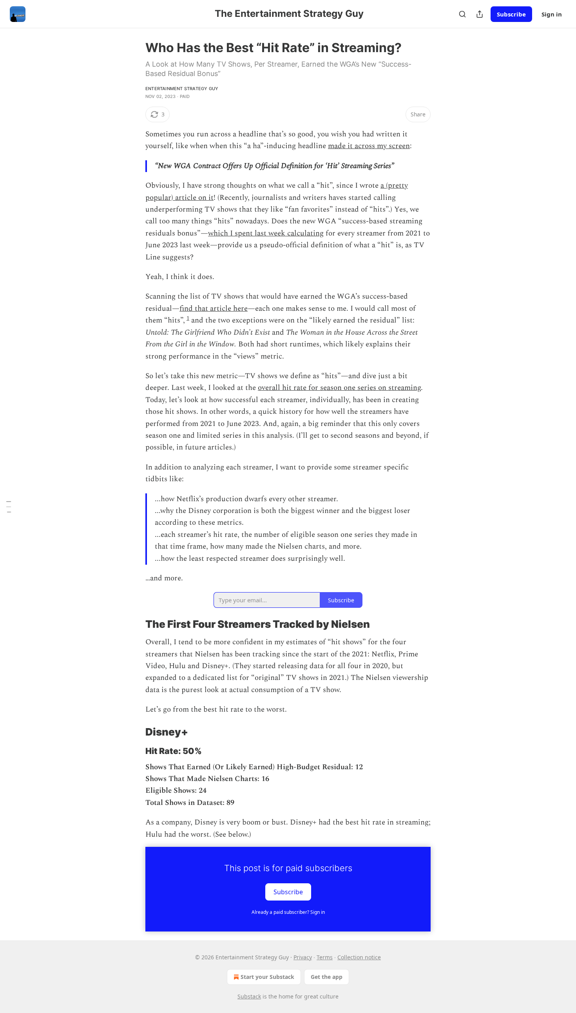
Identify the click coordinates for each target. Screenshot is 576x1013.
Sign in (552, 14)
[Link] (134, 624)
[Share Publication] (479, 14)
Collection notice (359, 957)
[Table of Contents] (8, 507)
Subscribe (511, 14)
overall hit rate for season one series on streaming (339, 387)
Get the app (326, 976)
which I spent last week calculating (266, 233)
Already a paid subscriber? (288, 912)
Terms (325, 957)
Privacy (302, 957)
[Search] (462, 14)
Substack (249, 996)
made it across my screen (369, 146)
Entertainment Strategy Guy (181, 88)
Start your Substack (267, 976)
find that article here (213, 308)
